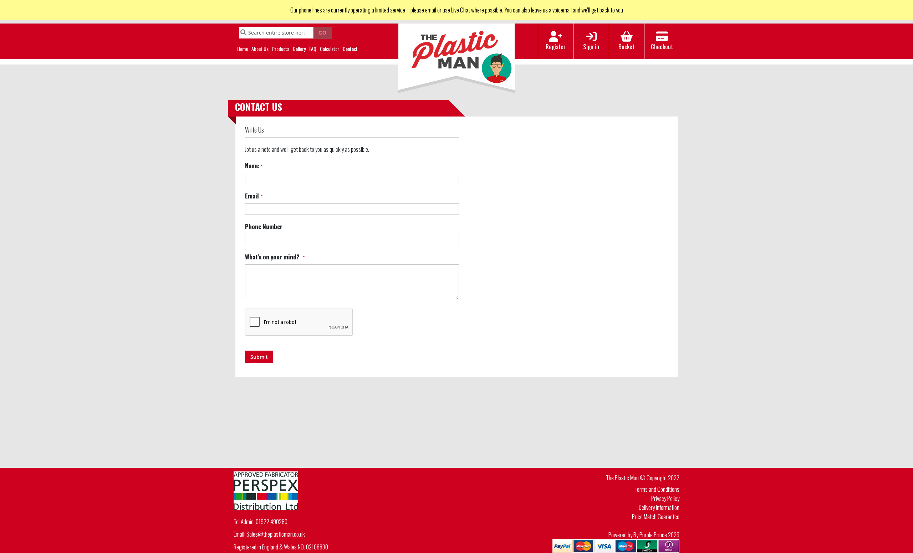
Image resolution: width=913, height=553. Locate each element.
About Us (260, 48)
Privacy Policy (665, 498)
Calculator (329, 48)
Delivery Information (659, 507)
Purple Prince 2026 (659, 534)
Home (242, 48)
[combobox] (276, 32)
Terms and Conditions (656, 489)
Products (280, 48)
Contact (350, 48)
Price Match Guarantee (655, 516)
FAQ (312, 48)
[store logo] (456, 58)
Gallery (299, 48)
